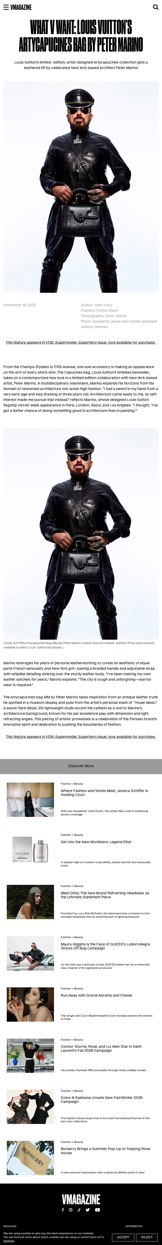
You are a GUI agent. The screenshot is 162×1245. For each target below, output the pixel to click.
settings (8, 1241)
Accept (123, 1237)
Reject (147, 1237)
